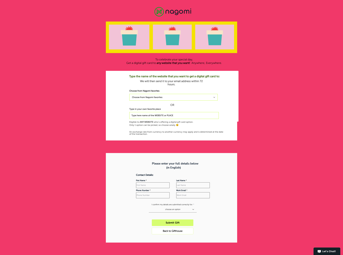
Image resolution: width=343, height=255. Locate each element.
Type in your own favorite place (145, 109)
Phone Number (142, 190)
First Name (140, 180)
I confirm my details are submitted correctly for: (172, 205)
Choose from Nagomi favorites (144, 91)
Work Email (181, 190)
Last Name (180, 180)
